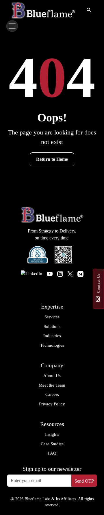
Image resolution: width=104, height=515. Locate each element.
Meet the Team (52, 385)
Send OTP (84, 481)
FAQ (52, 453)
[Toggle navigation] (12, 26)
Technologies (52, 345)
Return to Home (52, 159)
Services (52, 317)
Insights (52, 434)
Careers (52, 394)
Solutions (52, 326)
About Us (52, 375)
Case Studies (52, 444)
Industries (52, 335)
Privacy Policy (52, 404)
